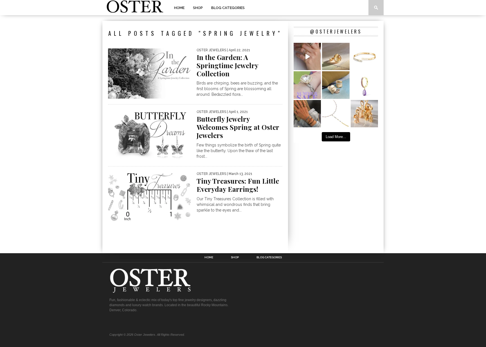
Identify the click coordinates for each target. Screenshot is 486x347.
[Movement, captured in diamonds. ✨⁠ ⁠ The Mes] (364, 56)
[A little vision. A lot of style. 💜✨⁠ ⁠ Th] (335, 113)
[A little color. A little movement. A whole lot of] (364, 85)
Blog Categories (228, 8)
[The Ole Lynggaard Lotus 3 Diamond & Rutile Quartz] (335, 56)
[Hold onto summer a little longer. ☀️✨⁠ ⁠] (307, 113)
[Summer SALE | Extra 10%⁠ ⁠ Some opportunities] (307, 85)
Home (179, 8)
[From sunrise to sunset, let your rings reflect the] (307, 56)
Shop (198, 8)
